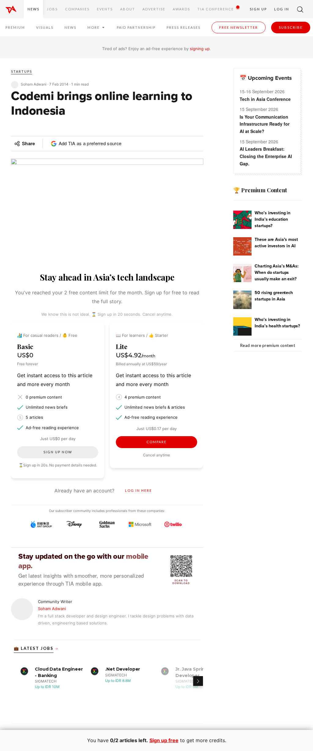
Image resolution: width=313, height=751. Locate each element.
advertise (153, 9)
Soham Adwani (52, 608)
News (33, 9)
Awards (181, 9)
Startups (21, 71)
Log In (281, 9)
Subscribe (291, 27)
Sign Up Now (57, 452)
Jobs (52, 9)
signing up (200, 48)
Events (105, 9)
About (127, 9)
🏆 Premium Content (260, 190)
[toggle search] (300, 9)
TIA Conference (215, 9)
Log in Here (138, 490)
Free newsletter (238, 27)
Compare (156, 442)
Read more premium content (267, 345)
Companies (77, 9)
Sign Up (258, 9)
